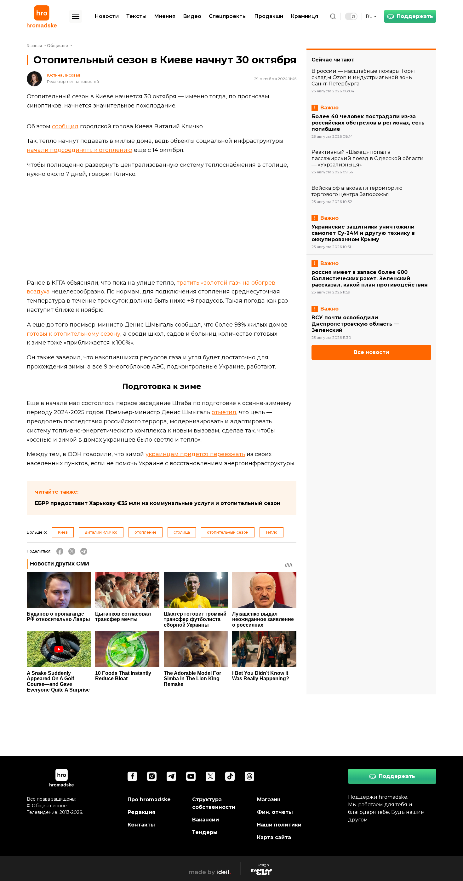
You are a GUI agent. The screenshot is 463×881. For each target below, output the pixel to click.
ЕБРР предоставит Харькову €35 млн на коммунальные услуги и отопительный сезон (157, 503)
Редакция (142, 812)
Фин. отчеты (275, 812)
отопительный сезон (228, 532)
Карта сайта (274, 837)
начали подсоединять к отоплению (79, 150)
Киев (63, 532)
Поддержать (415, 16)
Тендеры (205, 832)
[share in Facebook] (59, 551)
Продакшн (268, 16)
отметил (224, 412)
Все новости (371, 352)
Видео (192, 16)
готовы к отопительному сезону (73, 333)
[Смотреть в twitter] (210, 776)
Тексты (136, 16)
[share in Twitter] (71, 551)
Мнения (164, 16)
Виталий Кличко (101, 532)
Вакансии (205, 820)
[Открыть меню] (75, 16)
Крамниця (304, 16)
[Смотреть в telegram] (171, 776)
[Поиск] (333, 16)
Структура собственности (213, 803)
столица (182, 532)
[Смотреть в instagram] (152, 776)
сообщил (65, 126)
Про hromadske (149, 800)
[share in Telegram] (83, 551)
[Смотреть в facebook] (132, 776)
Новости (106, 16)
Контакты (141, 825)
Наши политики (279, 825)
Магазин (269, 800)
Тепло (271, 532)
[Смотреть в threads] (249, 776)
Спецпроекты (228, 16)
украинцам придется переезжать (195, 454)
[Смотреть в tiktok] (230, 776)
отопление (145, 532)
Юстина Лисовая (63, 75)
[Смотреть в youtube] (191, 776)
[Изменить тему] (351, 16)
